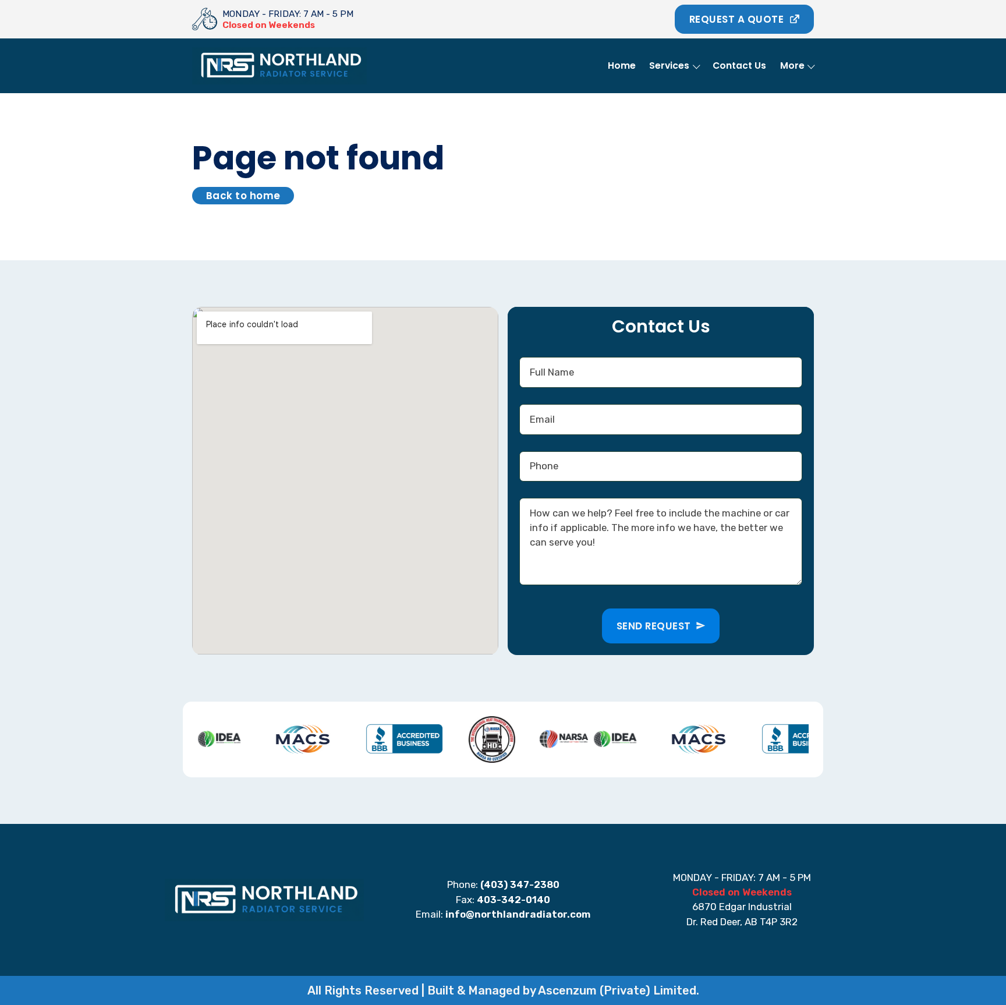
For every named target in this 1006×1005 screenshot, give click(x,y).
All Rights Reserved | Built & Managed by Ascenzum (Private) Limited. (503, 990)
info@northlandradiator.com (517, 914)
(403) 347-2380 (519, 884)
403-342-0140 (513, 899)
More (792, 65)
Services (669, 65)
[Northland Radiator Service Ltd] (205, 19)
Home (622, 65)
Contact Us (739, 65)
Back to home (243, 196)
